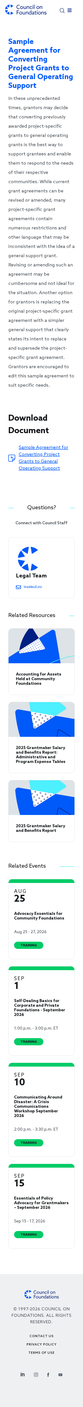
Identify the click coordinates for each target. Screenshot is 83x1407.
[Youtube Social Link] (60, 1374)
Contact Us (42, 1336)
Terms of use (41, 1353)
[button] (62, 10)
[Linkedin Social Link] (23, 1374)
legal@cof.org (33, 586)
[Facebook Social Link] (48, 1374)
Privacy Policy (42, 1345)
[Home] (26, 12)
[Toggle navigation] (69, 11)
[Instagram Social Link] (36, 1374)
